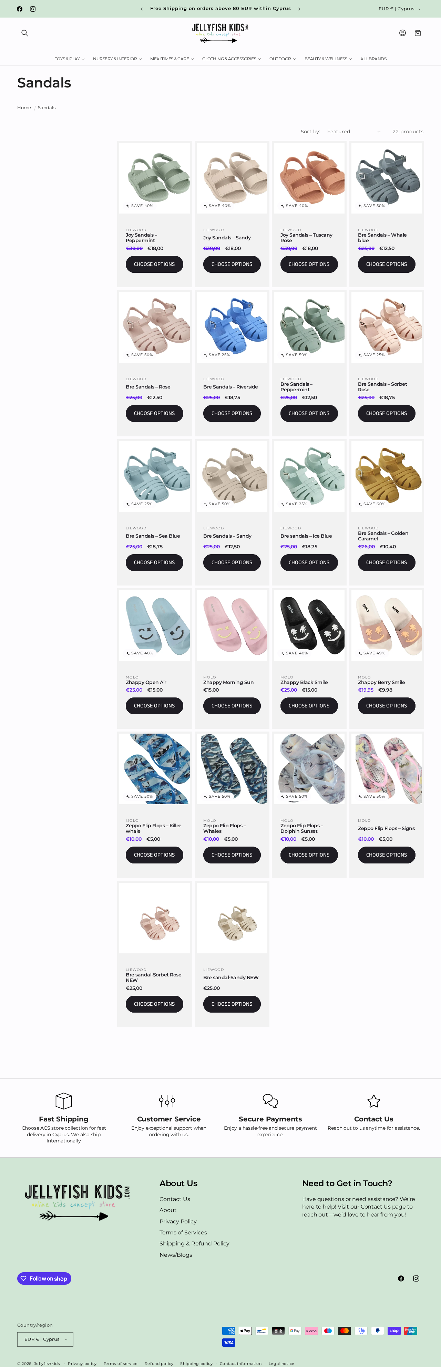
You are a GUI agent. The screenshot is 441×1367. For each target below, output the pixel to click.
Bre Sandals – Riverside (230, 387)
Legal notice (282, 1363)
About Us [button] (178, 1183)
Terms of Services (183, 1232)
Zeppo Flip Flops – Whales (224, 829)
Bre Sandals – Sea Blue (153, 536)
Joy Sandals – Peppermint (141, 238)
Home (24, 107)
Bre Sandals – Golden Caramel (383, 536)
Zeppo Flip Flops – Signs (386, 828)
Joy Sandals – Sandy (227, 238)
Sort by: (310, 131)
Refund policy (159, 1363)
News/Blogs (176, 1255)
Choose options (154, 264)
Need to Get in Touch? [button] (347, 1183)
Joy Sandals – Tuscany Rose (306, 238)
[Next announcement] (299, 9)
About (168, 1210)
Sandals (46, 107)
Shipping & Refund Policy (194, 1243)
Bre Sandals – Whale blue (382, 238)
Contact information (241, 1363)
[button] (24, 33)
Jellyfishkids (47, 1363)
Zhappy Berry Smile (381, 682)
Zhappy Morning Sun (228, 682)
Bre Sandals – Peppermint (296, 387)
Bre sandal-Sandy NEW (230, 978)
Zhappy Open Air (146, 682)
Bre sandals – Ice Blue (306, 536)
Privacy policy (82, 1363)
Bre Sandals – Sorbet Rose (382, 387)
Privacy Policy (178, 1221)
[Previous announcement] (141, 9)
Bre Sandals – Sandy (227, 536)
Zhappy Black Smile (304, 682)
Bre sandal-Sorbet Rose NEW (153, 978)
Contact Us (175, 1199)
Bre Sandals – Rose (148, 387)
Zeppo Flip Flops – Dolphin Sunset (301, 829)
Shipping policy (196, 1363)
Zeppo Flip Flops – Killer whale (153, 829)
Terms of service (121, 1363)
